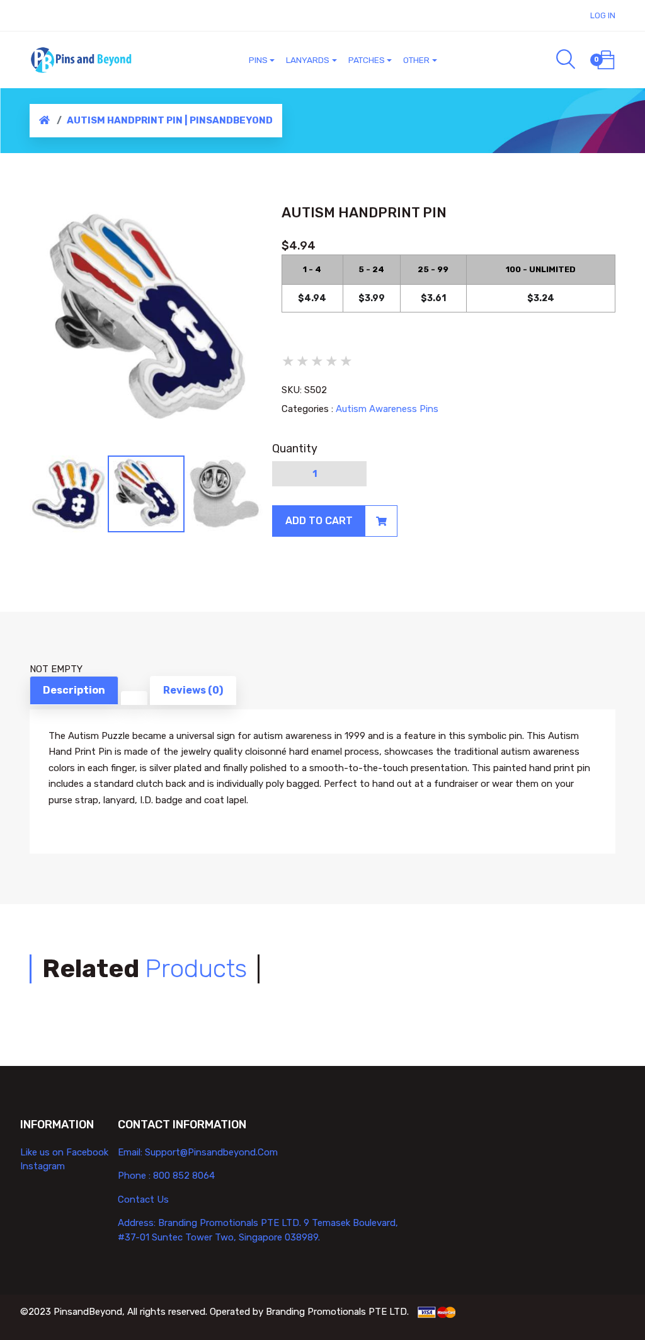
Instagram (42, 1166)
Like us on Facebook (64, 1152)
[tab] (134, 698)
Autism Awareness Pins (387, 409)
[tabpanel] (146, 320)
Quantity (294, 448)
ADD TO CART (319, 521)
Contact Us (143, 1199)
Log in (602, 15)
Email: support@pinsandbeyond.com (198, 1152)
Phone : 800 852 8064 (166, 1175)
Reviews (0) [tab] (193, 690)
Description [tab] (74, 690)
